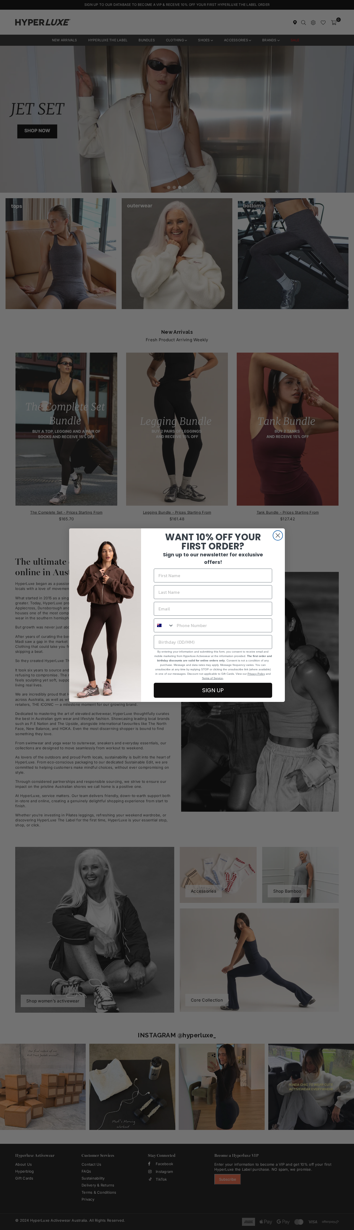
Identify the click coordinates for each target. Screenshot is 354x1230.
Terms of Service (212, 678)
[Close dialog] (278, 535)
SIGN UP (213, 690)
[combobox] (164, 625)
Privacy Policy (256, 673)
